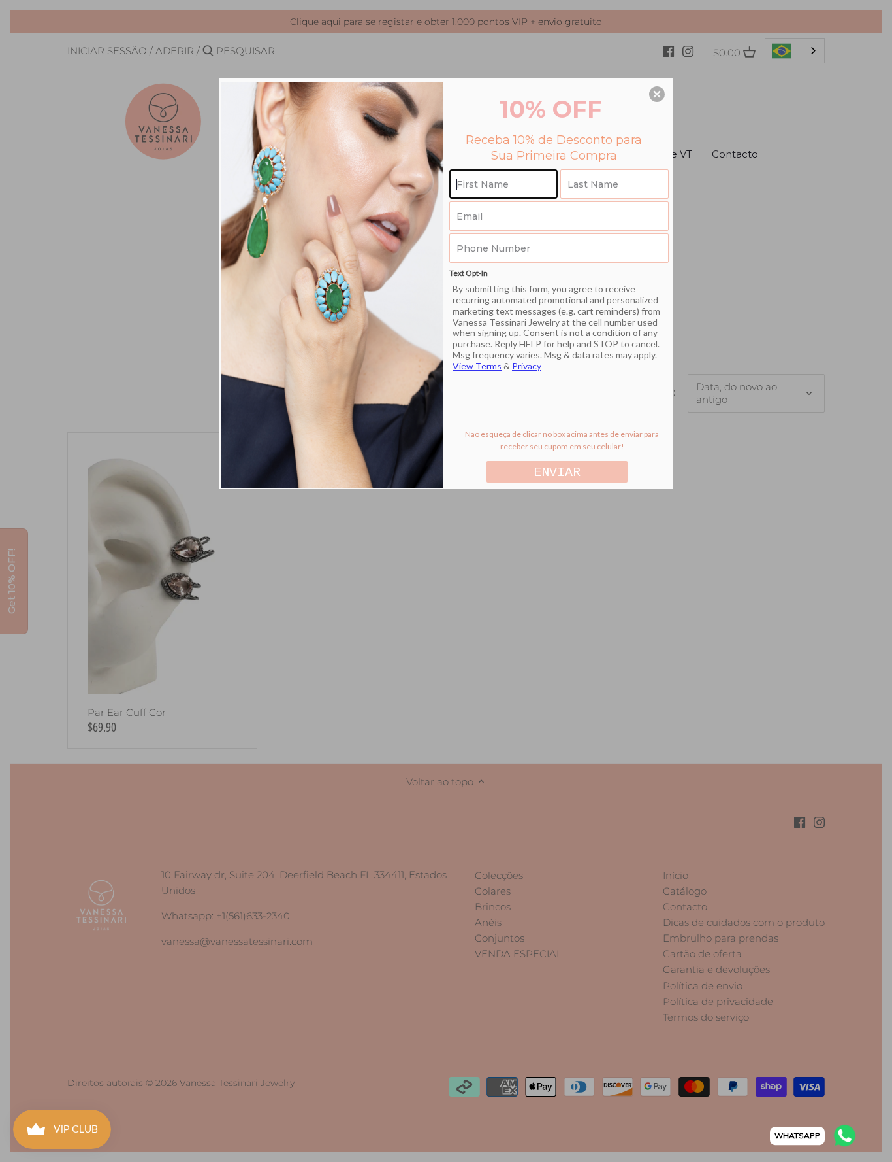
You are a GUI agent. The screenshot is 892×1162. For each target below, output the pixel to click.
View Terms (477, 365)
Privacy (526, 365)
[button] (657, 94)
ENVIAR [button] (557, 472)
